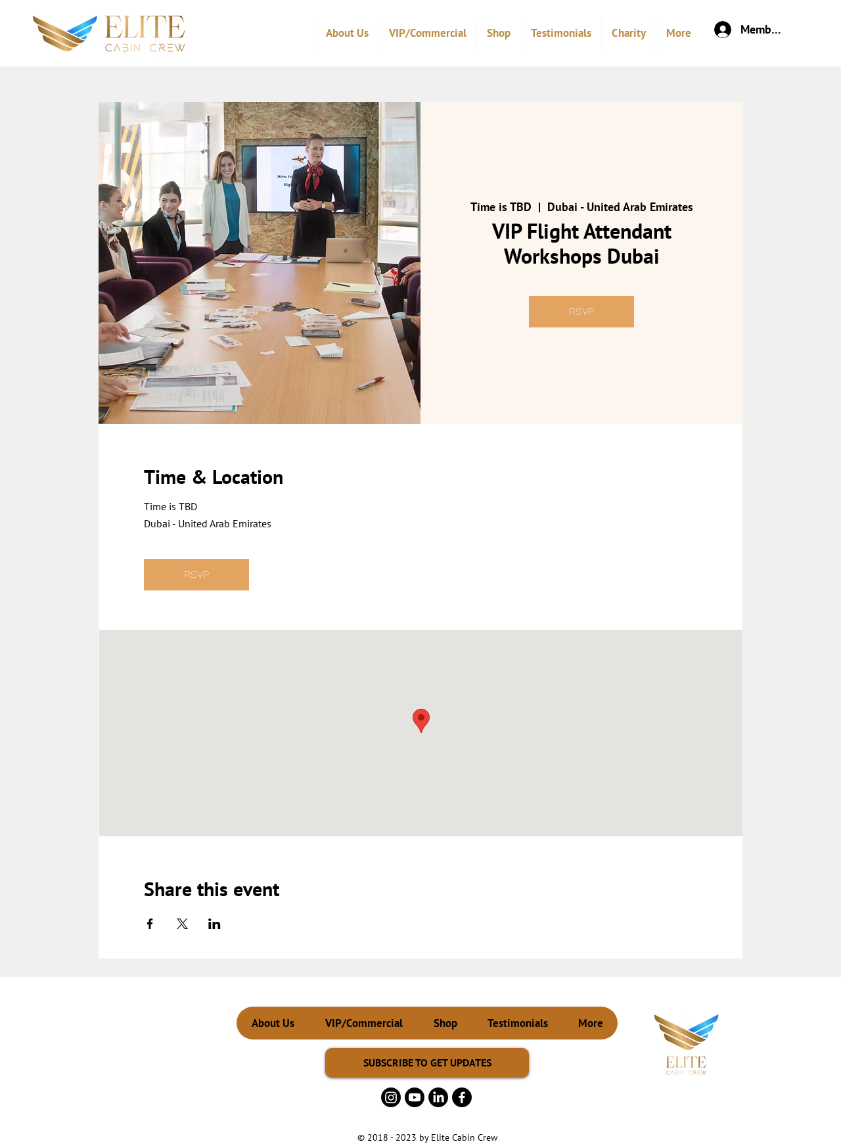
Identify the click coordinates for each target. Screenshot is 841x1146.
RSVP (581, 311)
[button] (427, 32)
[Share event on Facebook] (150, 924)
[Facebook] (462, 1097)
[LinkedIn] (438, 1097)
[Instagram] (391, 1097)
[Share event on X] (182, 924)
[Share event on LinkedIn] (214, 924)
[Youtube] (414, 1097)
